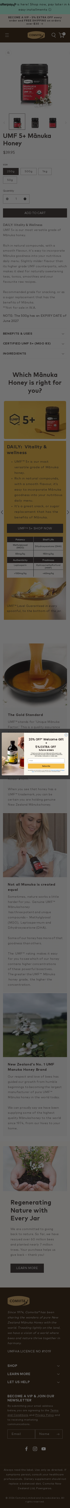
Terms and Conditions (55, 770)
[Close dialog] (66, 734)
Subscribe (46, 766)
